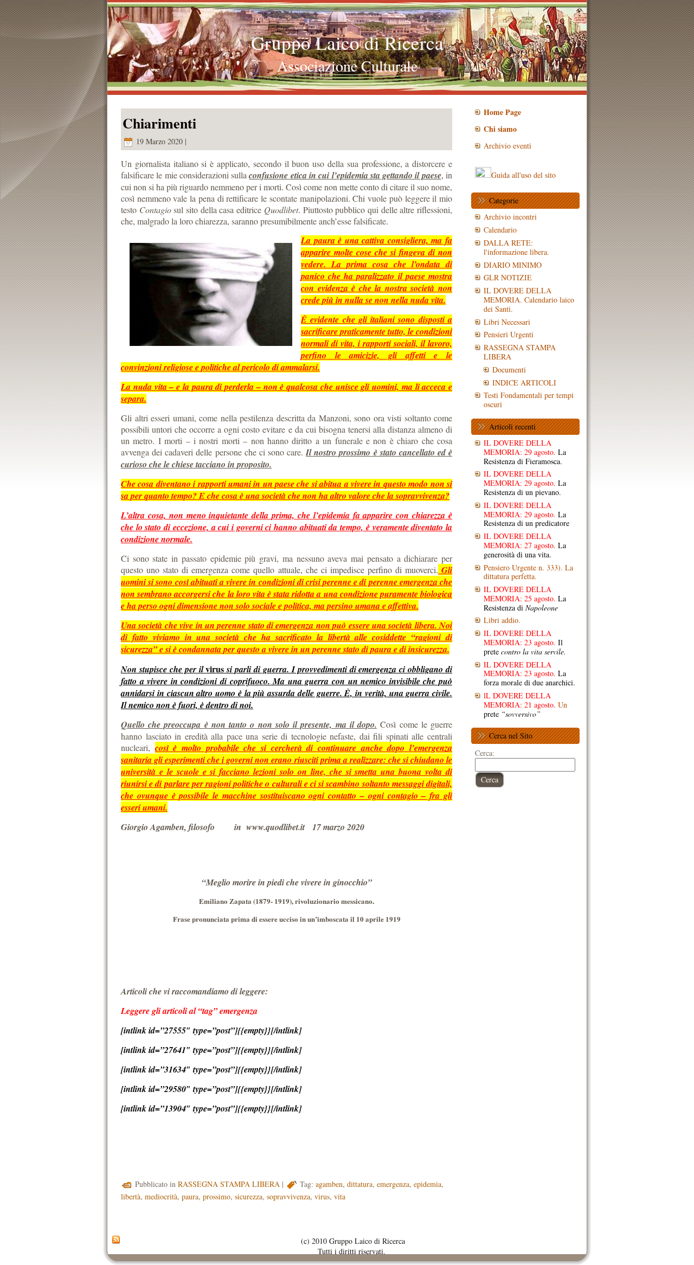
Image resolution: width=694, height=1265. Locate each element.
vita (339, 1196)
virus (322, 1196)
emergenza (393, 1184)
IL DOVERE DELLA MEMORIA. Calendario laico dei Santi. (529, 299)
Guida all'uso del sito (523, 175)
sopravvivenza (288, 1196)
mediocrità (161, 1196)
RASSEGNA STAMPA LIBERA (229, 1184)
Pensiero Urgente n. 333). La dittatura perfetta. (528, 572)
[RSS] (116, 1240)
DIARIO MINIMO (513, 265)
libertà (130, 1196)
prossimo (216, 1196)
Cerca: (484, 753)
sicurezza (248, 1196)
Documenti (509, 369)
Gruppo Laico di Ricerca (347, 42)
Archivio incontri (510, 216)
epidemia (427, 1184)
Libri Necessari (507, 322)
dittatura (359, 1184)
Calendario (500, 229)
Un (525, 704)
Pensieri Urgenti (509, 334)
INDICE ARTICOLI (524, 382)
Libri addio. (502, 620)
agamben (329, 1184)
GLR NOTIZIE (508, 277)
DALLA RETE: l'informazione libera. (516, 247)
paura (190, 1196)
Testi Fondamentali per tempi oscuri (529, 399)
